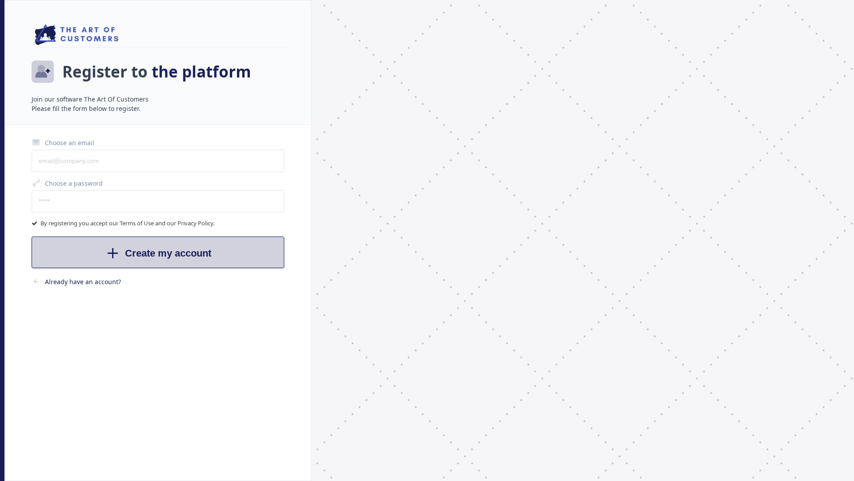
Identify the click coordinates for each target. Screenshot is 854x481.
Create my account (168, 253)
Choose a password (74, 183)
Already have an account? (83, 281)
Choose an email (69, 143)
